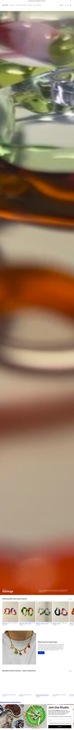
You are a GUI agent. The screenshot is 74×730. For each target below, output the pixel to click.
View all (70, 599)
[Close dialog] (71, 706)
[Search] (65, 5)
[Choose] (17, 620)
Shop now (41, 652)
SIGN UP (60, 726)
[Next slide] (70, 613)
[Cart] (70, 5)
